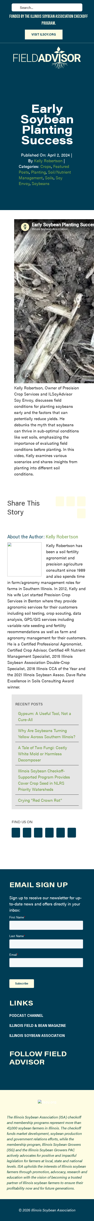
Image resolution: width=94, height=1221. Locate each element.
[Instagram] (27, 833)
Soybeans (41, 183)
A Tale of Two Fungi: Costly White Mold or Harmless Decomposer (42, 754)
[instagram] (23, 1077)
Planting (38, 172)
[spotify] (55, 1077)
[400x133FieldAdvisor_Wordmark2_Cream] (47, 48)
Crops (45, 166)
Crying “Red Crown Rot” (40, 800)
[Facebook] (60, 501)
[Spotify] (60, 833)
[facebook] (12, 1077)
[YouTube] (49, 833)
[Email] (81, 513)
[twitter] (34, 1077)
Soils (49, 177)
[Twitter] (38, 833)
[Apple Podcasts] (72, 833)
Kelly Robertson (48, 160)
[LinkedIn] (81, 501)
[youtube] (45, 1077)
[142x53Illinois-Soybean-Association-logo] (47, 1102)
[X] (70, 501)
